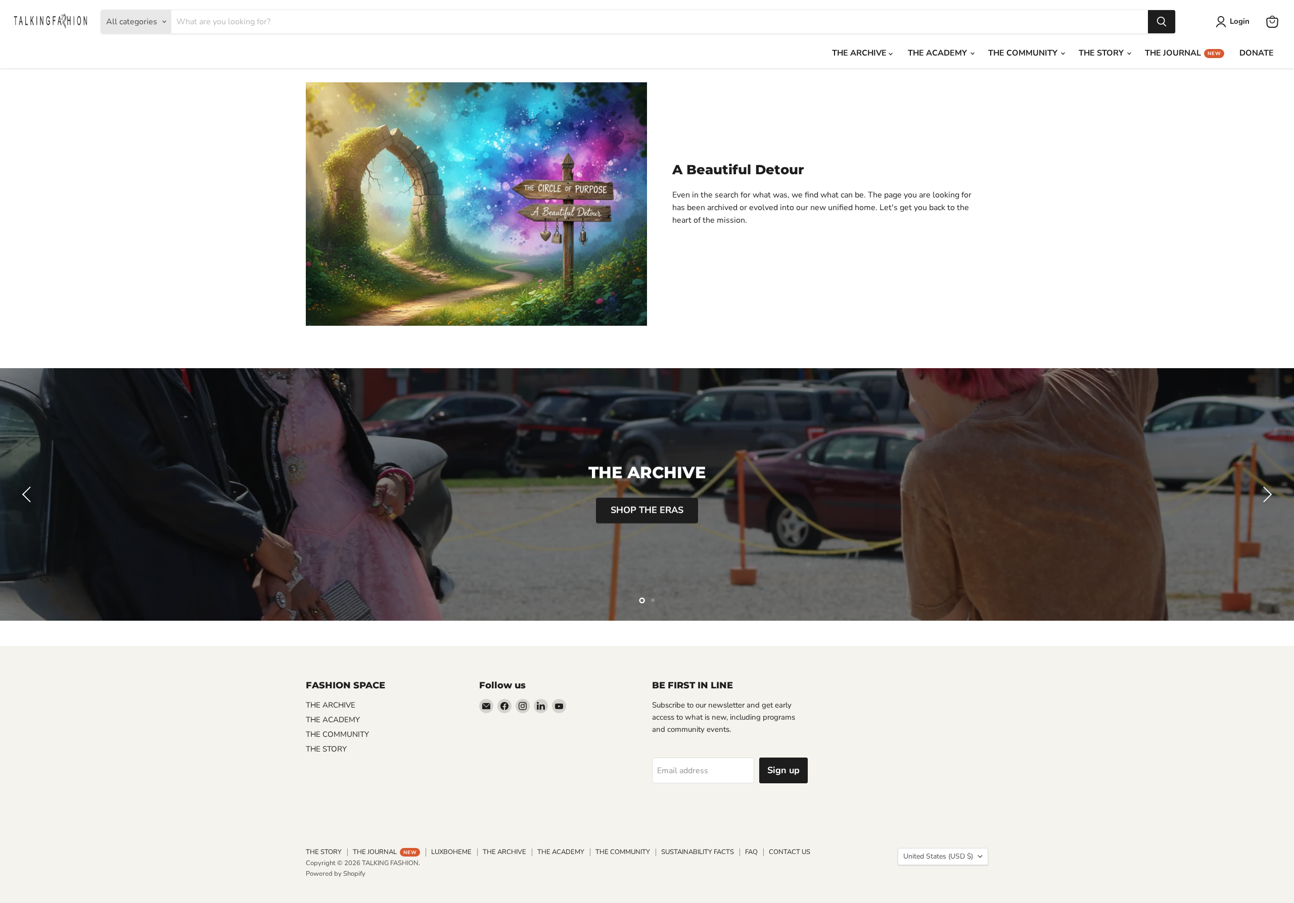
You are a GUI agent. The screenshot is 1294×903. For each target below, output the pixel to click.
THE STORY (1102, 53)
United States (938, 856)
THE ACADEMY (938, 53)
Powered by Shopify (335, 873)
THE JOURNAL (1183, 53)
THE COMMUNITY (1023, 53)
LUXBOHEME (451, 852)
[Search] (1161, 21)
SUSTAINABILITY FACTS (697, 852)
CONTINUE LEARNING (647, 511)
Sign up (783, 770)
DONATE (1256, 53)
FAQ (751, 852)
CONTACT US (789, 852)
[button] (28, 494)
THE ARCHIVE (860, 53)
